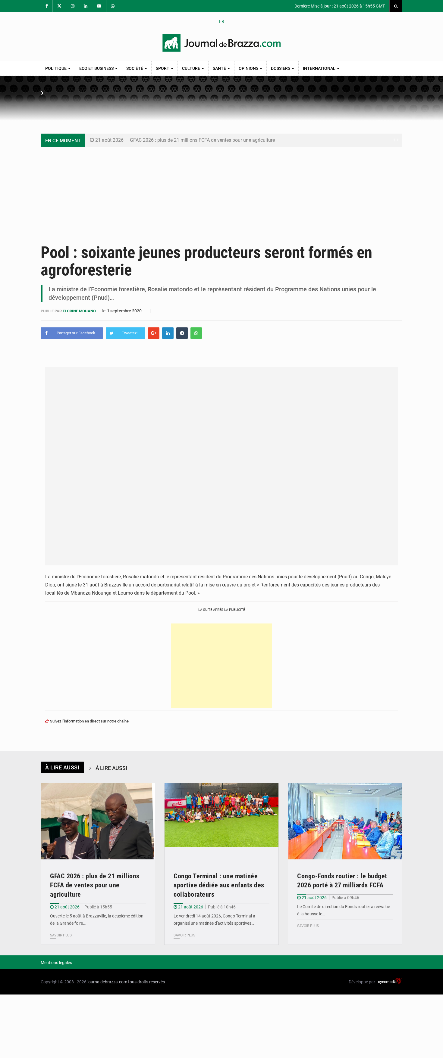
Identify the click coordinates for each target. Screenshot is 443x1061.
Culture (191, 68)
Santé (220, 68)
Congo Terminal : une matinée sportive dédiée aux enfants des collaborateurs (219, 885)
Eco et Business (97, 68)
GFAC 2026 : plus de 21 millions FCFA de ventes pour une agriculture (202, 140)
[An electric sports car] (98, 821)
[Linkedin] (168, 333)
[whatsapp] (196, 333)
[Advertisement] (221, 192)
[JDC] (221, 43)
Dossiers (281, 68)
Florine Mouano (80, 311)
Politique (56, 68)
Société (135, 68)
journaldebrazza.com (107, 981)
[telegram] (182, 333)
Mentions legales (56, 962)
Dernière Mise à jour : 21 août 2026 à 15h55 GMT (339, 6)
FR (221, 21)
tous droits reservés (146, 981)
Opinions (249, 68)
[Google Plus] (153, 333)
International (319, 68)
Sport (163, 68)
